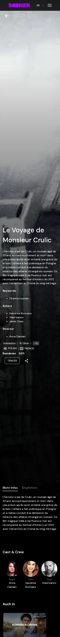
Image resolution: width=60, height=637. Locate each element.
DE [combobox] (38, 5)
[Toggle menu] (50, 5)
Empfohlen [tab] (29, 488)
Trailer (12, 360)
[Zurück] (5, 16)
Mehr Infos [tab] (10, 488)
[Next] (54, 575)
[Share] (26, 360)
